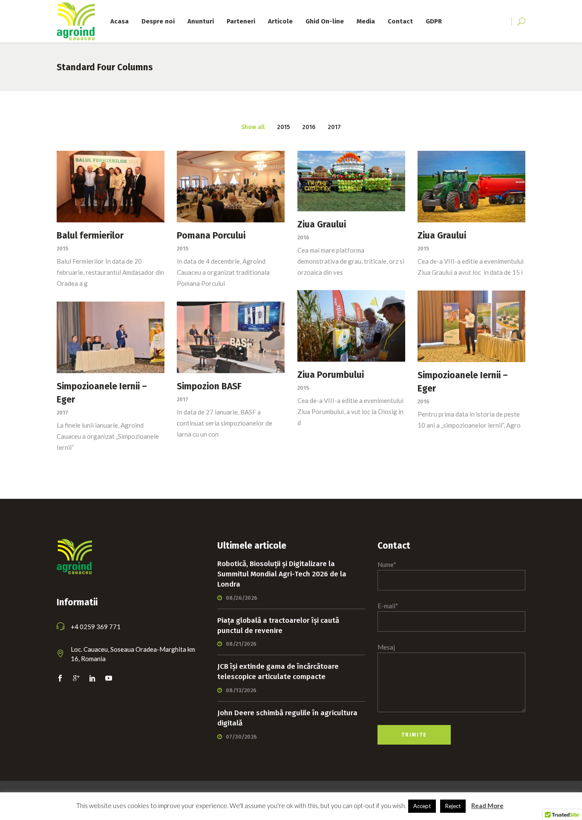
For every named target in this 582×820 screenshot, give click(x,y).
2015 (62, 248)
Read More (487, 805)
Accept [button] (422, 806)
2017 (62, 412)
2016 (303, 237)
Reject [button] (453, 806)
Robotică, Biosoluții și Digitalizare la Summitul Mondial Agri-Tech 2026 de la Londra (281, 574)
